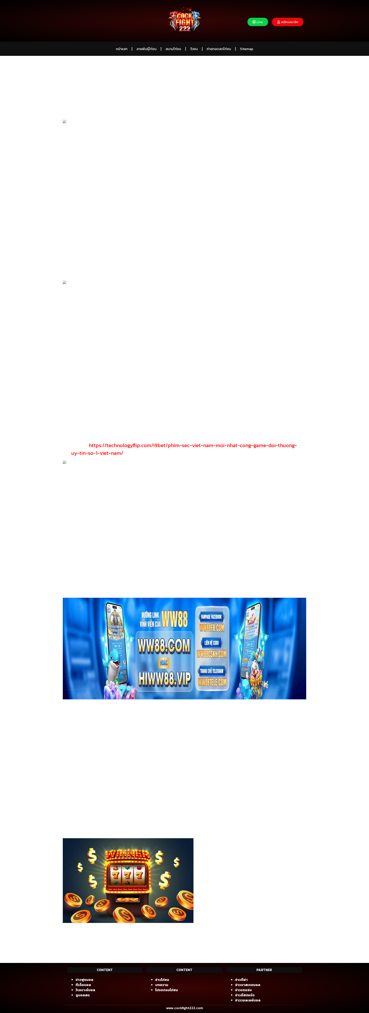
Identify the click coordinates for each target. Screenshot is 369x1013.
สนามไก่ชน (173, 48)
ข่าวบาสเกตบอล (247, 984)
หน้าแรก (121, 48)
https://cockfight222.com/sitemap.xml (109, 949)
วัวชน (194, 48)
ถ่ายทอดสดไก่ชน (219, 48)
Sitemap (246, 48)
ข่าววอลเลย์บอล (248, 1000)
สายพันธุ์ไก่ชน (146, 48)
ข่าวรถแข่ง (243, 989)
